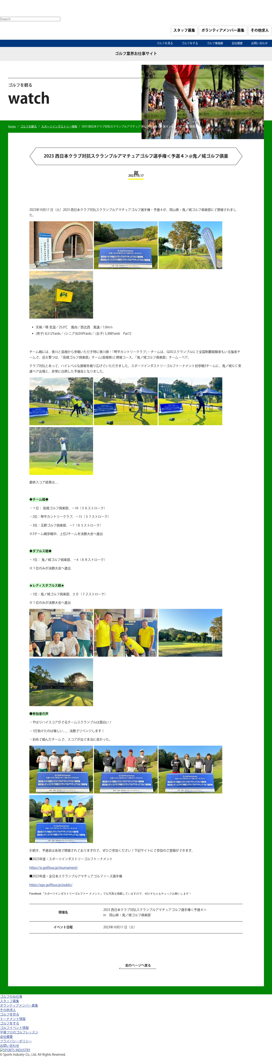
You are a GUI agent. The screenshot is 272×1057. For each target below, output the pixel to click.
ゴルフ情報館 (215, 43)
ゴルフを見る (164, 43)
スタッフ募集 (184, 30)
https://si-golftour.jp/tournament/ (53, 868)
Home (12, 126)
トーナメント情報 (13, 1019)
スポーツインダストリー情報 (59, 126)
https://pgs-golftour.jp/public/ (50, 885)
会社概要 (237, 43)
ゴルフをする (189, 43)
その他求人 (260, 30)
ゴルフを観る (28, 126)
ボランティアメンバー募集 (222, 30)
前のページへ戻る (138, 965)
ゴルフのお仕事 (11, 997)
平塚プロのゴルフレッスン (19, 1032)
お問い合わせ (259, 43)
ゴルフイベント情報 (14, 1028)
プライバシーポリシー (16, 1041)
